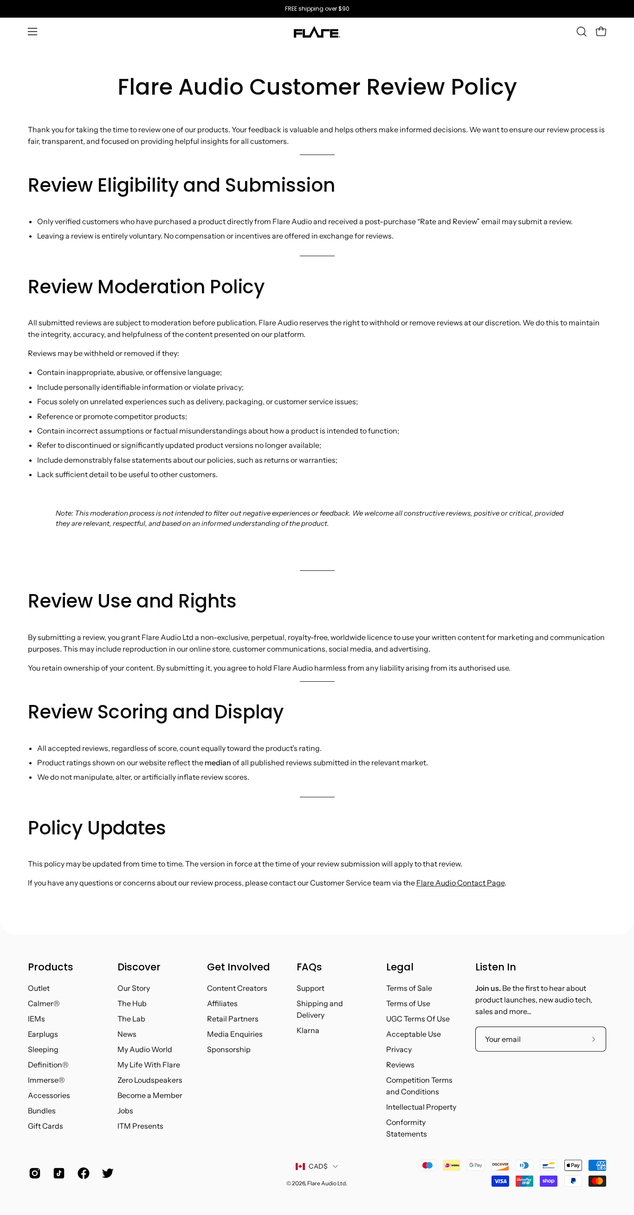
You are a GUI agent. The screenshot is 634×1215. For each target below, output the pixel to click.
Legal (400, 967)
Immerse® (46, 1080)
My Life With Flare (148, 1064)
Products (50, 967)
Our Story (133, 988)
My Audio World (144, 1049)
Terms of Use (408, 1003)
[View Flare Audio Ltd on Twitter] (107, 1173)
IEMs (36, 1018)
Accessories (49, 1095)
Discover (139, 967)
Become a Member (149, 1095)
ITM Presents (140, 1126)
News (126, 1034)
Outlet (39, 988)
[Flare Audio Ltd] (317, 32)
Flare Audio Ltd (326, 1183)
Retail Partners (233, 1018)
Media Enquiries (235, 1034)
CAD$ (318, 1166)
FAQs (309, 967)
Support (310, 988)
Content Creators (237, 988)
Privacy (399, 1049)
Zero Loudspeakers (149, 1080)
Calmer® (44, 1003)
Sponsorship (229, 1049)
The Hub (132, 1003)
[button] (581, 31)
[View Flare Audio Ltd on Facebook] (83, 1173)
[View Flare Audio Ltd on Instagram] (34, 1173)
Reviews (400, 1064)
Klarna (308, 1030)
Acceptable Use (413, 1034)
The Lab (131, 1018)
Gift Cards (45, 1126)
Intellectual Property (421, 1107)
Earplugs (43, 1034)
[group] (317, 9)
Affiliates (222, 1003)
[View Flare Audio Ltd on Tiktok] (58, 1173)
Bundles (42, 1110)
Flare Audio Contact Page (460, 882)
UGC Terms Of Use (418, 1018)
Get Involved (238, 967)
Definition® (48, 1064)
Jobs (125, 1110)
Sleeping (43, 1049)
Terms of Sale (409, 988)
